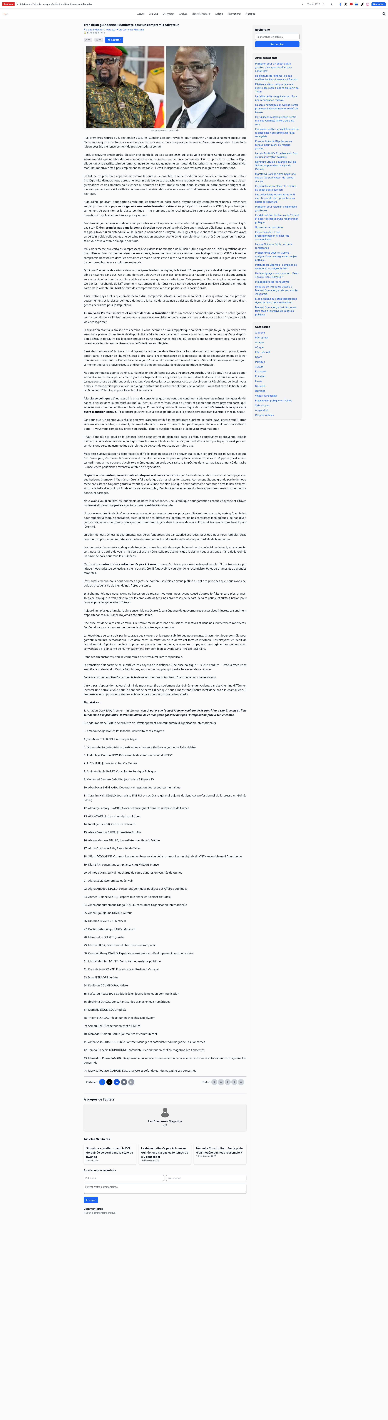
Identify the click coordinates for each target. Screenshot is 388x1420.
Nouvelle (260, 385)
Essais (258, 381)
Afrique (219, 13)
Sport (258, 356)
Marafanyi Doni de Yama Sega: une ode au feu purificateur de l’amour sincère (275, 177)
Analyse (183, 13)
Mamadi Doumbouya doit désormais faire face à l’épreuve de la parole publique (275, 311)
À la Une (153, 13)
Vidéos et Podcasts (266, 395)
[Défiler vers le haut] (381, 1413)
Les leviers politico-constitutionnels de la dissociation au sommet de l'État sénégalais (277, 133)
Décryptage (168, 13)
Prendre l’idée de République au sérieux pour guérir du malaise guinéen (273, 145)
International (234, 13)
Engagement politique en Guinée (273, 400)
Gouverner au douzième (269, 227)
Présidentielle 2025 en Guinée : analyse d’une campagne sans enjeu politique (276, 256)
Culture (259, 366)
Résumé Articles (264, 415)
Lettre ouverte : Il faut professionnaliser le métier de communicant (272, 236)
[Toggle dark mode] (332, 4)
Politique (260, 361)
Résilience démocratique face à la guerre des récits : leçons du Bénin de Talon (277, 88)
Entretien (260, 376)
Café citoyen (262, 405)
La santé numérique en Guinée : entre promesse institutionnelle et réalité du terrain (276, 108)
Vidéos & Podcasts (201, 13)
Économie (260, 371)
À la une (260, 332)
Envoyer (91, 1200)
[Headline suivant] (323, 4)
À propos (250, 13)
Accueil (141, 13)
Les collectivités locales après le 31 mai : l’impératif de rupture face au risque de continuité (275, 198)
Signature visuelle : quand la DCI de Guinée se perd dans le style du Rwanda (275, 165)
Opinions (260, 390)
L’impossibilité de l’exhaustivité (272, 281)
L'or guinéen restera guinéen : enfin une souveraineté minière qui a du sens (275, 120)
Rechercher (277, 44)
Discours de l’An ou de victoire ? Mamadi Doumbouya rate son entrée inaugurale (276, 290)
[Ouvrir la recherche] (384, 13)
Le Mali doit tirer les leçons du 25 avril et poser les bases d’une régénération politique (277, 219)
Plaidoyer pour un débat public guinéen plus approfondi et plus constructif (273, 67)
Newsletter (378, 4)
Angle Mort (261, 410)
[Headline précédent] (302, 4)
